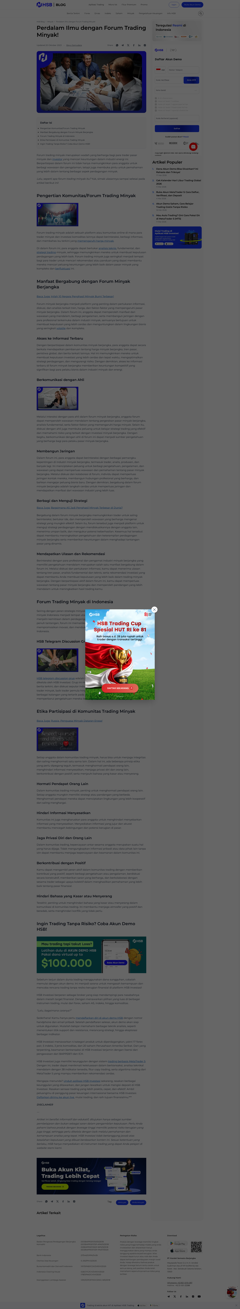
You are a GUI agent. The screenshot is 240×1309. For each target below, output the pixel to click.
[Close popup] (154, 610)
